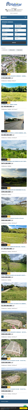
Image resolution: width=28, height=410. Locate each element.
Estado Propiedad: (5, 28)
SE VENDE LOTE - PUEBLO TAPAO (9, 104)
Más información (6, 408)
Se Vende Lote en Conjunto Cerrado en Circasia (12, 218)
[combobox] (20, 26)
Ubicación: (4, 24)
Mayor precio (19, 50)
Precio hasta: (17, 36)
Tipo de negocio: (18, 28)
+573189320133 (19, 9)
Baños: (16, 32)
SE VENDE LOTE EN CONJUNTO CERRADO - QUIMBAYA (14, 76)
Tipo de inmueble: (18, 24)
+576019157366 (10, 9)
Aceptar (23, 408)
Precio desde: (4, 36)
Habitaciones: (4, 32)
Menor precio (12, 50)
